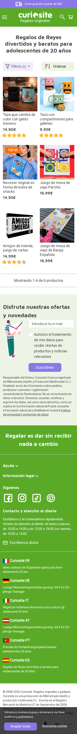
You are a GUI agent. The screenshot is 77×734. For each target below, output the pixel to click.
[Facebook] (8, 497)
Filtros (18, 66)
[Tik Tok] (36, 497)
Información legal (18, 476)
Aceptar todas (20, 726)
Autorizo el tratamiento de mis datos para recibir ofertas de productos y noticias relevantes (52, 345)
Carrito (70, 17)
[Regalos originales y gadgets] (35, 14)
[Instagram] (22, 497)
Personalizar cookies (54, 725)
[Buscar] (62, 17)
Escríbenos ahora (24, 542)
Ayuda (8, 465)
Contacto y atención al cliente (29, 511)
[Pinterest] (50, 497)
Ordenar (59, 66)
